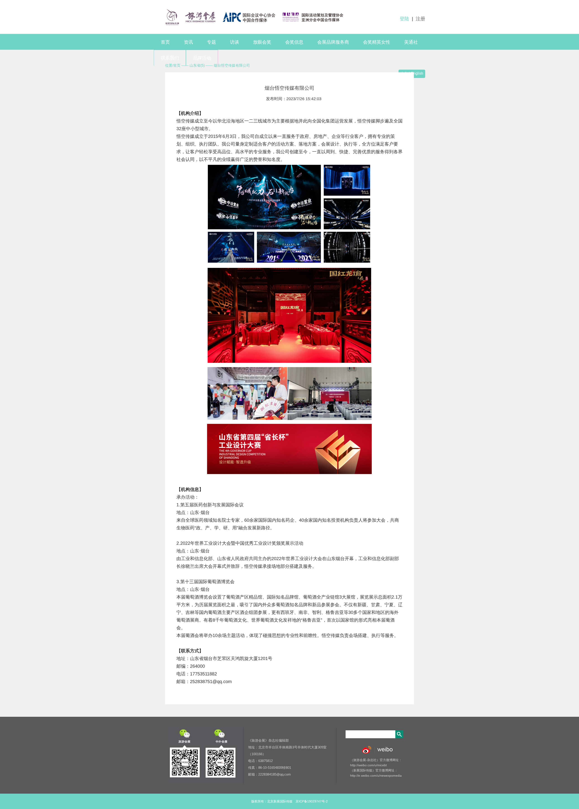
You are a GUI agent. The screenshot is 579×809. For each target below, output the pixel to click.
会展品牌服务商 (333, 42)
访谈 (234, 42)
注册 (420, 18)
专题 (211, 42)
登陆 (404, 18)
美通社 (411, 42)
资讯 (188, 42)
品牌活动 (202, 57)
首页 (165, 42)
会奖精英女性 (376, 42)
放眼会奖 (262, 42)
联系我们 (170, 57)
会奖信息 (294, 42)
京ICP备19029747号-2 (312, 801)
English (417, 73)
